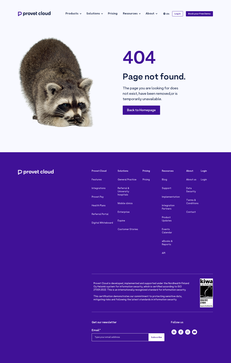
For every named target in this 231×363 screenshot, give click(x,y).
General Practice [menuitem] (127, 179)
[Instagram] (187, 332)
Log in (178, 13)
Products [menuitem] (72, 14)
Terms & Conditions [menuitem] (192, 202)
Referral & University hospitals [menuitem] (123, 192)
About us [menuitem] (191, 179)
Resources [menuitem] (130, 14)
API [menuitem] (163, 253)
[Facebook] (180, 332)
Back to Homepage (141, 110)
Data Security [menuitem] (191, 190)
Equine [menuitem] (121, 220)
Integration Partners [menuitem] (168, 207)
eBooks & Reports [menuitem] (167, 243)
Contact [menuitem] (191, 212)
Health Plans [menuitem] (99, 205)
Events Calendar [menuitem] (167, 231)
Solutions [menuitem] (93, 14)
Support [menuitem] (166, 188)
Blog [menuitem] (164, 179)
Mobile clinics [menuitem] (125, 203)
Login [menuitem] (204, 179)
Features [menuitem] (97, 179)
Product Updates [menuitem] (167, 219)
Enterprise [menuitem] (124, 212)
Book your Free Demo (199, 13)
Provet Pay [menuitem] (98, 197)
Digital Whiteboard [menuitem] (102, 223)
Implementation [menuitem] (171, 197)
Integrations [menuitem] (99, 188)
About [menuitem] (150, 14)
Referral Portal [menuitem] (100, 214)
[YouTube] (194, 332)
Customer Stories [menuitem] (128, 229)
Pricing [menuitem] (112, 14)
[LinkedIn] (173, 332)
